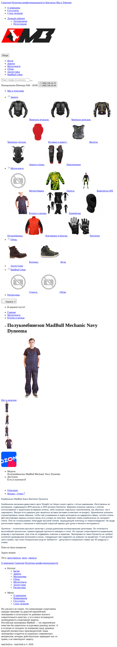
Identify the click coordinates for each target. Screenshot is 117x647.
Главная (11, 312)
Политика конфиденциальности (28, 2)
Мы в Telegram (63, 2)
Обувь (10, 69)
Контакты (50, 2)
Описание (12, 490)
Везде (10, 60)
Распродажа (13, 295)
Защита (11, 63)
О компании (13, 7)
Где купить (13, 10)
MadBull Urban (15, 74)
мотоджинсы (14, 558)
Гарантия (6, 2)
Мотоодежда (13, 66)
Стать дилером (15, 13)
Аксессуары (13, 71)
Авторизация (20, 21)
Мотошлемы (19, 576)
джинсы (32, 558)
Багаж (16, 571)
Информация (20, 598)
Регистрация (20, 24)
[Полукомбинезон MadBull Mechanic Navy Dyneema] (6, 412)
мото (24, 558)
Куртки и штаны (16, 317)
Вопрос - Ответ (16, 493)
